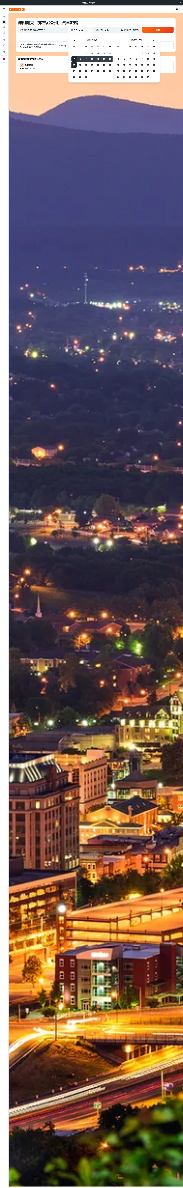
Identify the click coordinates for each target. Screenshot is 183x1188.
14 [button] (74, 65)
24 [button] (92, 71)
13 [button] (110, 59)
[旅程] (4, 51)
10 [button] (92, 59)
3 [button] (92, 53)
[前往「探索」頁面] (4, 39)
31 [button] (148, 77)
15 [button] (80, 65)
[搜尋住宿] (4, 22)
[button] (180, 2)
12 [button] (104, 59)
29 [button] (80, 77)
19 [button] (104, 65)
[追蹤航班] (4, 44)
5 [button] (104, 53)
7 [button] (74, 59)
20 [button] (110, 65)
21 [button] (74, 71)
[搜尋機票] (4, 16)
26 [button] (104, 71)
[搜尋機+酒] (4, 32)
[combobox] (45, 30)
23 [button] (86, 71)
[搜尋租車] (4, 27)
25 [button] (98, 71)
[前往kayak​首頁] (17, 9)
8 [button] (80, 59)
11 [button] (98, 59)
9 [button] (86, 59)
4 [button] (98, 53)
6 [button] (110, 53)
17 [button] (92, 65)
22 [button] (80, 71)
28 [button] (74, 77)
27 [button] (110, 71)
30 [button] (86, 77)
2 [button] (86, 53)
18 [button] (98, 65)
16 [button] (86, 65)
